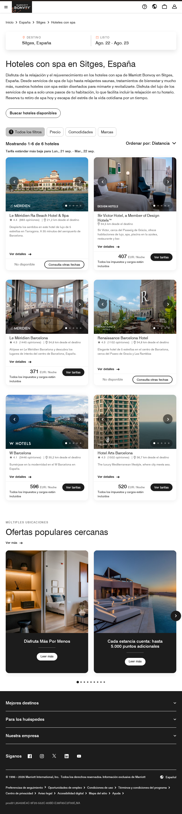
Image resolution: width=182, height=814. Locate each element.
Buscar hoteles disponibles (33, 113)
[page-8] (101, 682)
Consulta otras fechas (64, 264)
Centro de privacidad (19, 793)
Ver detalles (17, 254)
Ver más (11, 542)
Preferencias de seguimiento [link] (24, 787)
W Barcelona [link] (20, 453)
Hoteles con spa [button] (63, 22)
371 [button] (34, 371)
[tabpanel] (91, 41)
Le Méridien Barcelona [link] (28, 338)
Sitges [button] (41, 22)
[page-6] (94, 682)
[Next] (79, 181)
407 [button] (122, 256)
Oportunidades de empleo (65, 787)
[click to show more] (176, 616)
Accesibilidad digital (71, 793)
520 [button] (122, 486)
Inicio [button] (10, 22)
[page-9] (104, 682)
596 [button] (34, 486)
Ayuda (116, 793)
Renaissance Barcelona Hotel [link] (123, 338)
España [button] (25, 22)
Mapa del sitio (98, 793)
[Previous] (14, 181)
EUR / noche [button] (136, 257)
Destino (34, 37)
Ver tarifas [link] (161, 257)
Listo (104, 37)
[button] (48, 41)
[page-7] (97, 682)
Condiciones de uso (100, 787)
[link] (25, 220)
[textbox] (48, 43)
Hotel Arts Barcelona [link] (115, 453)
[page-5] (91, 682)
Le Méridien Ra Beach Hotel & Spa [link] (39, 215)
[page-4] (87, 682)
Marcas (107, 132)
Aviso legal (45, 793)
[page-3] (84, 682)
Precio (55, 132)
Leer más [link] (47, 656)
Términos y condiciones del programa (142, 787)
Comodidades (80, 132)
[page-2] (81, 682)
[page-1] (77, 682)
